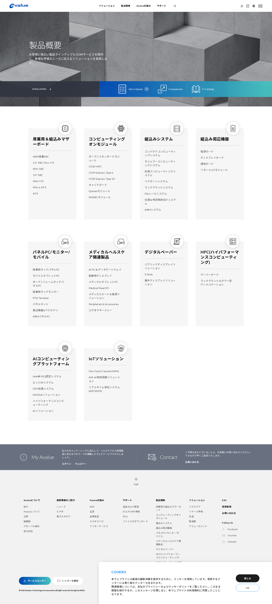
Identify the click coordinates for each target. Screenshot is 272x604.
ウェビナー (81, 463)
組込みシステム (159, 139)
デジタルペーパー (161, 252)
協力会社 (28, 531)
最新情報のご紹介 (66, 500)
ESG (224, 500)
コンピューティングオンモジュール (168, 516)
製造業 (192, 521)
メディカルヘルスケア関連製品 (168, 543)
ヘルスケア (195, 506)
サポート (161, 5)
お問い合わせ (192, 462)
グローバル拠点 (32, 526)
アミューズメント (198, 526)
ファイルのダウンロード (135, 521)
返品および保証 (131, 506)
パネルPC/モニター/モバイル (167, 534)
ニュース (61, 506)
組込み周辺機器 (215, 139)
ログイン (66, 463)
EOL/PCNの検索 (131, 511)
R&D (92, 506)
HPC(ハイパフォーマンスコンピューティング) (220, 257)
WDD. (82, 590)
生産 (92, 511)
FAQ (125, 516)
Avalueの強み (143, 5)
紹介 (26, 506)
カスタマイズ (96, 521)
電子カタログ (63, 516)
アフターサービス (99, 526)
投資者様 (226, 506)
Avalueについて (32, 500)
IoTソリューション (106, 358)
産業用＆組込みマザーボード (168, 508)
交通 (191, 516)
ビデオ (60, 511)
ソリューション (107, 5)
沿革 (26, 516)
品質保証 (94, 516)
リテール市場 (196, 511)
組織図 (27, 521)
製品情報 (125, 5)
